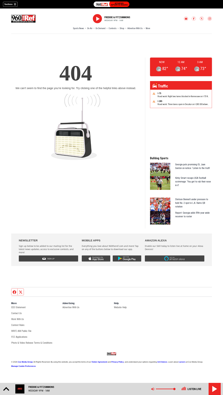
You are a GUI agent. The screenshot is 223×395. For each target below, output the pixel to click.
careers (182, 362)
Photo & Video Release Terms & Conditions (31, 342)
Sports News (78, 28)
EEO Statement (18, 307)
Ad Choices (162, 362)
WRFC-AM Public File (21, 331)
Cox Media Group (25, 362)
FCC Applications (19, 336)
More (148, 28)
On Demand (100, 28)
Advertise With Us (135, 28)
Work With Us (17, 319)
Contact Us (16, 313)
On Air (89, 28)
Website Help (120, 307)
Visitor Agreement (99, 362)
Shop (122, 28)
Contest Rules (17, 325)
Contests (113, 28)
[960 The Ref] (111, 4)
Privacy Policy (117, 362)
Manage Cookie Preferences (23, 366)
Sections (8, 4)
